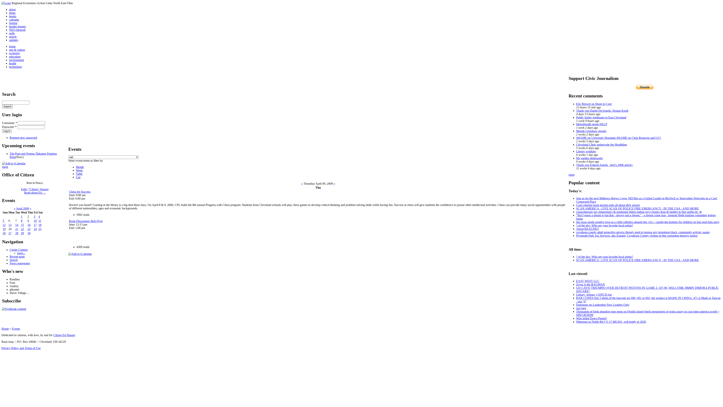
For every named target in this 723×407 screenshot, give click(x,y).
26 (4, 233)
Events (16, 328)
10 (35, 220)
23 (29, 229)
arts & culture (17, 49)
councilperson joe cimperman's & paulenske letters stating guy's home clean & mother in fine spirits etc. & (639, 211)
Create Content (18, 249)
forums (13, 23)
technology (15, 66)
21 (16, 229)
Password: (9, 127)
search (13, 36)
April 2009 (22, 208)
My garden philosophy (589, 158)
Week (79, 170)
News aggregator (20, 263)
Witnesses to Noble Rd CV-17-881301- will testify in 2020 (611, 321)
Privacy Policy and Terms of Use (21, 348)
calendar (14, 19)
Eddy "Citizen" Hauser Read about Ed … (35, 191)
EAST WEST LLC (587, 281)
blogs (12, 13)
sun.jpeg (581, 308)
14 (16, 224)
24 (35, 229)
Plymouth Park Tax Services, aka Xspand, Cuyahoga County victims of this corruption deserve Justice (637, 235)
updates (13, 40)
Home (5, 328)
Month (80, 167)
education (15, 56)
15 (22, 224)
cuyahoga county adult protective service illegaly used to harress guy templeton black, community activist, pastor (643, 232)
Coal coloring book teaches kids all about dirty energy (608, 205)
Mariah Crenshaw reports (591, 131)
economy (14, 53)
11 (39, 220)
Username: (9, 123)
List (78, 177)
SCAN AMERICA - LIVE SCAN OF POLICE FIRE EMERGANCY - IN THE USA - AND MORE (637, 208)
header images (17, 26)
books (12, 16)
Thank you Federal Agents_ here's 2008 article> (604, 165)
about (12, 9)
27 (9, 233)
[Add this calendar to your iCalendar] (14, 163)
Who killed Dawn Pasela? (591, 318)
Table (79, 173)
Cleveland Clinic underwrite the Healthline (601, 144)
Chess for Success (79, 191)
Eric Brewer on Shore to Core (594, 104)
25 (39, 229)
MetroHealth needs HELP (591, 124)
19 (4, 229)
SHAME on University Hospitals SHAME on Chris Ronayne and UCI (618, 137)
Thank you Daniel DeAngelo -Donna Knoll (602, 110)
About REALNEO (587, 228)
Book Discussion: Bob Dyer (86, 221)
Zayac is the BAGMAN (590, 284)
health (12, 63)
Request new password (23, 137)
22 (22, 229)
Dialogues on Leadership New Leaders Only (602, 304)
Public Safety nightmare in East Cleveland (601, 117)
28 (16, 233)
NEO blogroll (17, 29)
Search (14, 260)
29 (22, 233)
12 (4, 224)
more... (21, 253)
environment (16, 60)
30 (29, 233)
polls (12, 33)
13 (9, 224)
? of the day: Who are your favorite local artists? (604, 225)
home (12, 46)
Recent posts (17, 256)
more (5, 166)
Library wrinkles (586, 151)
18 (39, 224)
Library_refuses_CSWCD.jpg (594, 294)
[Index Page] (6, 3)
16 (29, 224)
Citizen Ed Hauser (64, 335)
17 (35, 224)
